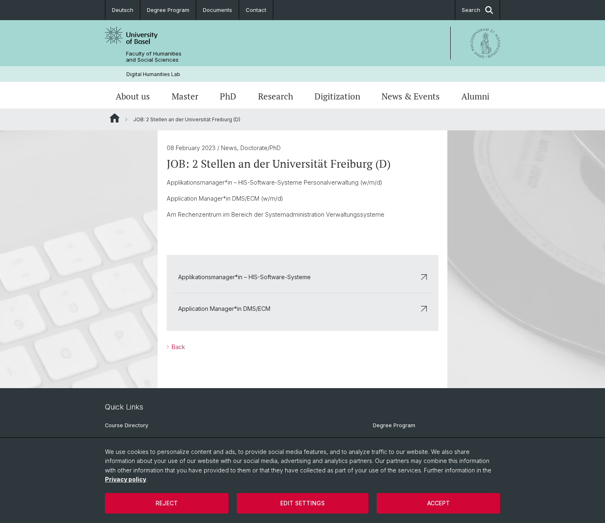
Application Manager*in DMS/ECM (224, 308)
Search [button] (471, 10)
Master (185, 96)
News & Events (411, 96)
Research (275, 96)
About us (133, 96)
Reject (167, 503)
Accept (438, 503)
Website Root (114, 118)
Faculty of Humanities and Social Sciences (154, 57)
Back (177, 346)
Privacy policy (125, 479)
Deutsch (122, 10)
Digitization (337, 96)
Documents (217, 10)
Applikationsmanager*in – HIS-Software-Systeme (244, 276)
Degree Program (168, 10)
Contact (256, 10)
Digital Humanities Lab (153, 74)
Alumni (475, 96)
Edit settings (302, 503)
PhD (228, 96)
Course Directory (126, 425)
